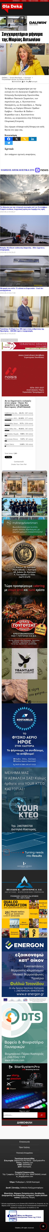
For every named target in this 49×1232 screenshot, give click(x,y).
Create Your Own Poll (18, 464)
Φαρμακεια (16, 0)
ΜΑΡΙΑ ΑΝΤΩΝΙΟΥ (9, 340)
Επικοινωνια (44, 0)
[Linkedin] (33, 139)
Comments (19, 462)
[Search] (41, 1115)
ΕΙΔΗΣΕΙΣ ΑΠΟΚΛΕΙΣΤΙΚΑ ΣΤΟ (18, 170)
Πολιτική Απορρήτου (24, 1153)
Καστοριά (34, 81)
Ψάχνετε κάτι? (24, 1111)
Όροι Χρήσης (24, 1147)
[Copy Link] (25, 139)
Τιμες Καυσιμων (33, 0)
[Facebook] (9, 139)
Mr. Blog (26, 81)
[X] (17, 139)
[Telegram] (9, 143)
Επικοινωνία (24, 1142)
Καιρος (24, 0)
